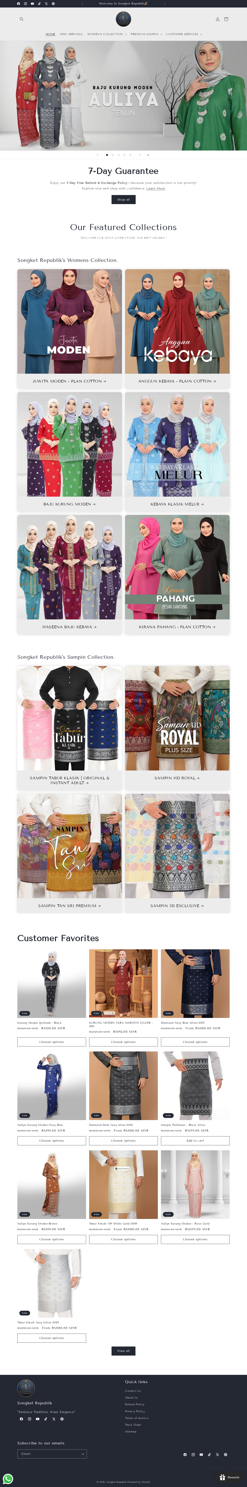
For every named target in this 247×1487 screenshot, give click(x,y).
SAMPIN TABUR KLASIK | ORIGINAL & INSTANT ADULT (69, 780)
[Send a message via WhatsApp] (8, 1479)
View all (123, 1351)
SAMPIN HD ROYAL (175, 778)
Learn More (155, 188)
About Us (131, 1397)
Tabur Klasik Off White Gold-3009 (113, 1223)
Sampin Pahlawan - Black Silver (183, 1125)
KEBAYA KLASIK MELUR (175, 504)
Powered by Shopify (138, 1482)
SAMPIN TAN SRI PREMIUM (67, 905)
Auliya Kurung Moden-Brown (37, 1223)
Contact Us (133, 1391)
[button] (21, 19)
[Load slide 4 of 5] (124, 155)
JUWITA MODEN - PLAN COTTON (67, 381)
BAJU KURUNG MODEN (67, 504)
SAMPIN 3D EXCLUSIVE (175, 905)
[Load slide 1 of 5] (107, 155)
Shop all (123, 199)
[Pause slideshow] (149, 155)
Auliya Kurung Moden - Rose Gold (185, 1223)
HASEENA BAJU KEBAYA (67, 627)
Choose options (51, 1042)
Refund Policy (135, 1404)
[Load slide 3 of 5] (119, 155)
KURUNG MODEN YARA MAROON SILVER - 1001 (121, 1024)
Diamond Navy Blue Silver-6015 (183, 1022)
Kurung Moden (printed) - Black (39, 1022)
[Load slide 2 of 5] (113, 155)
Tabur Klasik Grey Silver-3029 (38, 1322)
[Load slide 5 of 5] (130, 155)
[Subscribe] (82, 1454)
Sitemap (130, 1431)
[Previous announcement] (82, 3)
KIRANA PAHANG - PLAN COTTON (175, 627)
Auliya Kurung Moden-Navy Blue (40, 1125)
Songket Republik (117, 1482)
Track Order (133, 1424)
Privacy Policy (135, 1411)
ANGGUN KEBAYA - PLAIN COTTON (175, 381)
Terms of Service (137, 1418)
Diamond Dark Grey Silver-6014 (111, 1125)
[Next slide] (139, 155)
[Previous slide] (97, 155)
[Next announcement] (164, 3)
